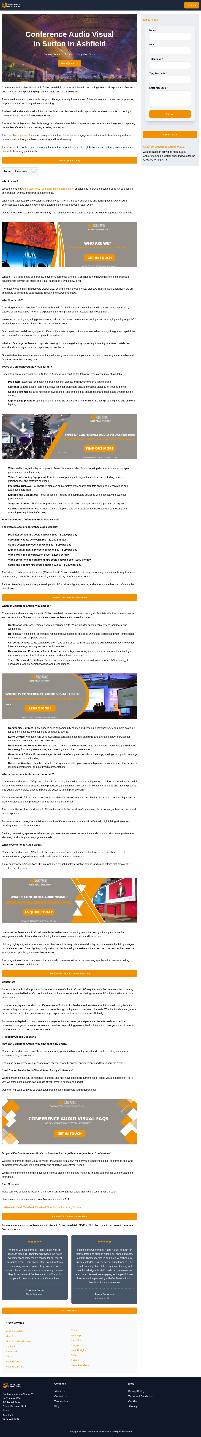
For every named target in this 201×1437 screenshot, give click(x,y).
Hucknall (66, 1207)
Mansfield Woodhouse (47, 1207)
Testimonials (61, 1401)
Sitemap (133, 1406)
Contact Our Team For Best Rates (69, 597)
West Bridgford (79, 1350)
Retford (75, 1360)
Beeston (75, 1345)
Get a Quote (67, 63)
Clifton (74, 1355)
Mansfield (28, 1207)
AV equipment (22, 135)
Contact (191, 5)
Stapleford (76, 1340)
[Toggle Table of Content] (32, 171)
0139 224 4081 (11, 1418)
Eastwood (11, 1351)
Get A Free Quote (69, 1310)
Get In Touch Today (69, 160)
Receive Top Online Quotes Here (69, 1216)
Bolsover (77, 1207)
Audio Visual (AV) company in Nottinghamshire (47, 188)
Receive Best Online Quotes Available (69, 973)
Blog (57, 1406)
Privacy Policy (136, 1391)
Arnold (9, 1356)
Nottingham (12, 1361)
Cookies (133, 1401)
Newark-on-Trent (80, 1365)
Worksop (76, 1335)
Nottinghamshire (15, 1366)
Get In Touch (170, 134)
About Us (59, 1391)
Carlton (75, 1330)
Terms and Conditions (140, 1396)
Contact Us (60, 1396)
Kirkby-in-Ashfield (12, 1207)
